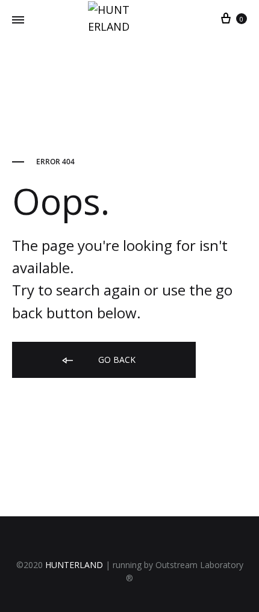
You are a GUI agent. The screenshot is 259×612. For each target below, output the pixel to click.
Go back (116, 359)
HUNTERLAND (74, 564)
